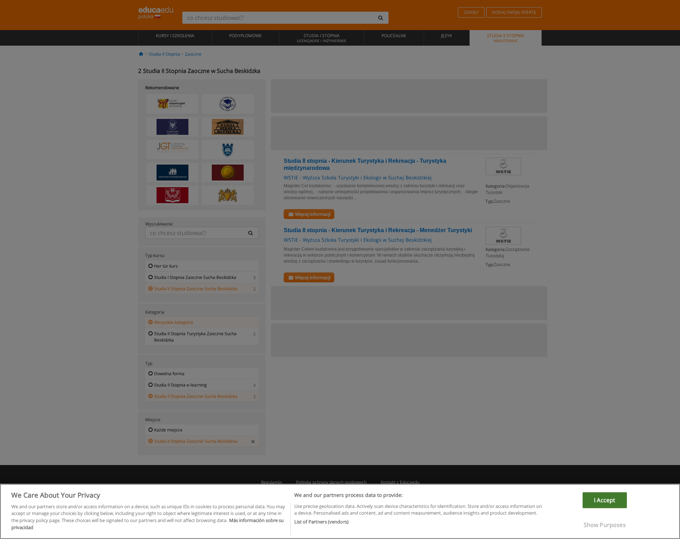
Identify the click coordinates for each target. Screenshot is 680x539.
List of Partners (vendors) (321, 521)
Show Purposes (605, 525)
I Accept (604, 500)
